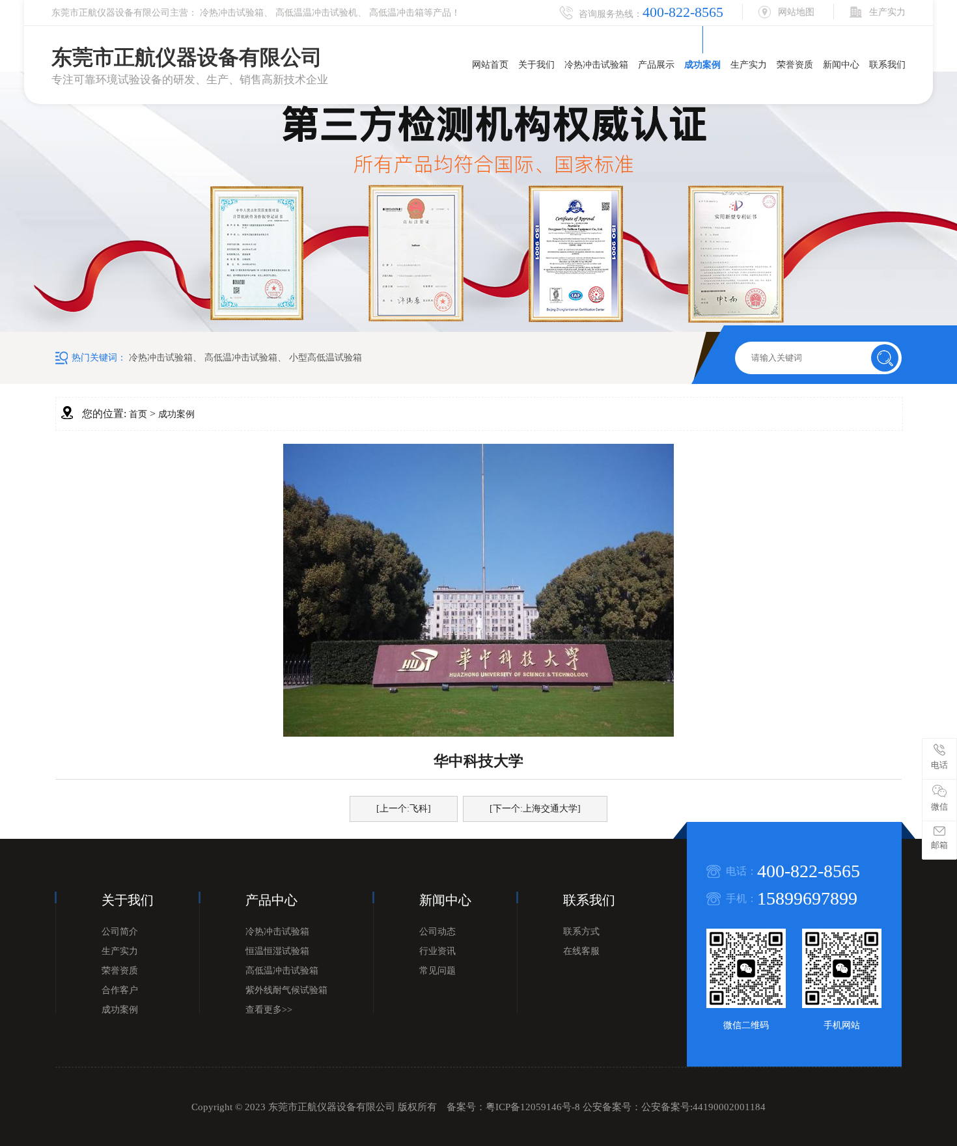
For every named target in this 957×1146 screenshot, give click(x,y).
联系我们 (887, 65)
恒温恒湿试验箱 (277, 951)
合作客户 (120, 990)
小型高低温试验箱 (325, 357)
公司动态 (437, 931)
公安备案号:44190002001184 (703, 1107)
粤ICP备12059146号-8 (533, 1107)
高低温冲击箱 (396, 13)
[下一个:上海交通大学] (535, 808)
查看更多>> (268, 1010)
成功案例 (702, 65)
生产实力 (748, 65)
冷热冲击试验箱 (232, 13)
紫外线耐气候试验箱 (286, 990)
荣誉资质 (795, 65)
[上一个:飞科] (403, 808)
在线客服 (581, 951)
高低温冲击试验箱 (240, 357)
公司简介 (120, 931)
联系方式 (581, 931)
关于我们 (536, 65)
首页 (138, 414)
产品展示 (656, 65)
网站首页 (490, 65)
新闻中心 (841, 65)
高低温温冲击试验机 (316, 13)
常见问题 (437, 970)
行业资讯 (437, 951)
